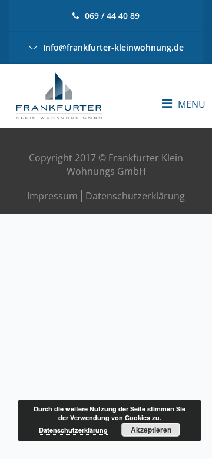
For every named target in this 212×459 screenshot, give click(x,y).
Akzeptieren (151, 429)
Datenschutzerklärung (135, 196)
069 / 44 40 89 (112, 15)
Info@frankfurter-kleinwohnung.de (113, 47)
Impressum (52, 196)
